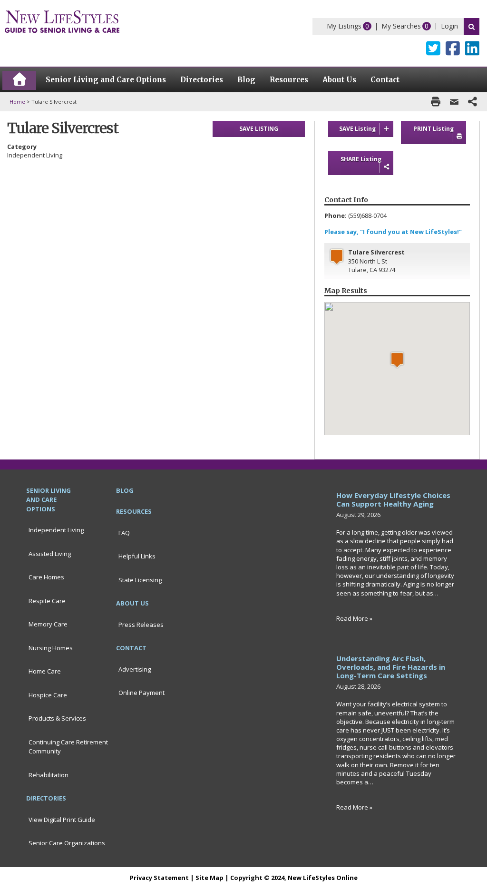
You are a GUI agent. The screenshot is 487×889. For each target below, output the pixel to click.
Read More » (354, 618)
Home (17, 101)
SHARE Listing (361, 159)
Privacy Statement (159, 877)
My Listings (344, 25)
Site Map (209, 877)
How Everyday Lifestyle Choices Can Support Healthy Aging (393, 499)
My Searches (401, 25)
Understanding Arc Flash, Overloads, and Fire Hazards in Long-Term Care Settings (390, 667)
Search (471, 26)
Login (449, 25)
